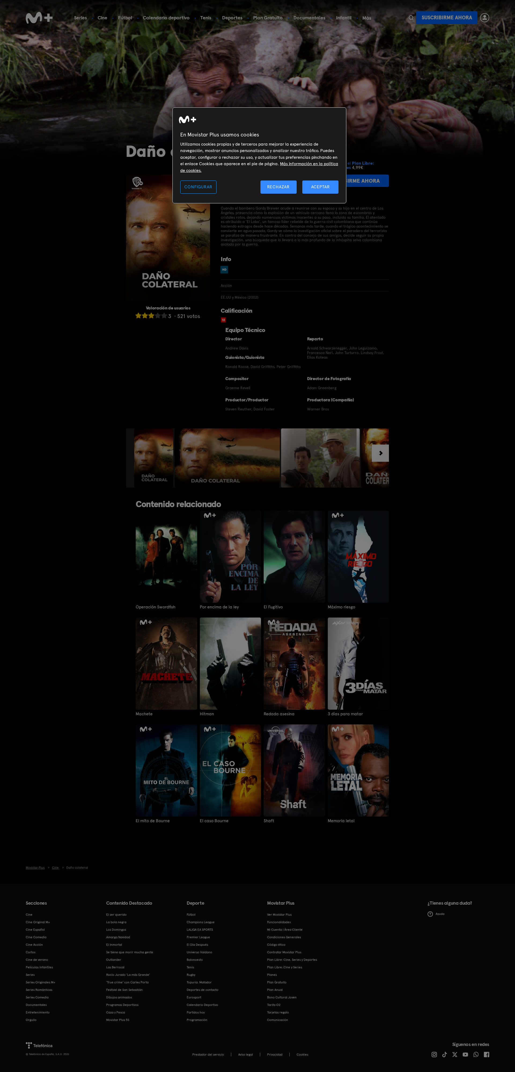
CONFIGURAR (198, 186)
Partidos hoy (196, 1012)
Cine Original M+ (38, 922)
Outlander (113, 960)
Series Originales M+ (40, 982)
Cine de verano (37, 960)
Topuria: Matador (199, 982)
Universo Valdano (199, 952)
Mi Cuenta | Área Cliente (285, 930)
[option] (154, 458)
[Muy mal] (138, 315)
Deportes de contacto (202, 990)
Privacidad (274, 1054)
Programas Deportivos (122, 1005)
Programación (197, 1020)
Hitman (207, 714)
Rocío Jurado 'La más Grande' (128, 975)
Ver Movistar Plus (279, 914)
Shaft (269, 820)
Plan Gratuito (268, 17)
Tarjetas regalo (278, 1012)
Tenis (205, 17)
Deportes (232, 17)
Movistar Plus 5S (117, 1020)
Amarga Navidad (118, 937)
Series (80, 17)
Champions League (201, 922)
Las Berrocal (115, 967)
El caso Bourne (214, 820)
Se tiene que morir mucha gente (129, 952)
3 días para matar (345, 714)
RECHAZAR (278, 186)
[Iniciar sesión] (484, 17)
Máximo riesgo (341, 607)
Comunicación (277, 1020)
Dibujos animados (119, 997)
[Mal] (145, 315)
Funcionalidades (279, 922)
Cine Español (35, 930)
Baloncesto (195, 960)
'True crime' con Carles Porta (127, 982)
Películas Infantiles (39, 967)
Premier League (198, 937)
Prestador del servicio (208, 1054)
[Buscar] (411, 17)
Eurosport (194, 997)
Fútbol (125, 17)
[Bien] (158, 315)
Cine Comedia (36, 937)
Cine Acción (34, 945)
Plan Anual (275, 990)
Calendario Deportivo (202, 1005)
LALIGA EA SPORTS (200, 930)
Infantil (344, 17)
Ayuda (440, 914)
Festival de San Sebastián (124, 990)
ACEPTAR (320, 186)
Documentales (309, 17)
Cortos (30, 952)
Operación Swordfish (155, 607)
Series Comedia (37, 997)
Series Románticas (39, 990)
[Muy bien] (164, 315)
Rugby (191, 975)
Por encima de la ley (219, 607)
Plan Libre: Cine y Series (284, 967)
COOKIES (302, 1054)
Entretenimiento (38, 1012)
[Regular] (151, 315)
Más (366, 18)
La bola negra (116, 922)
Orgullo (31, 1020)
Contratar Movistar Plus (284, 952)
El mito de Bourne (153, 820)
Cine (102, 17)
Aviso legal (245, 1054)
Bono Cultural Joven (282, 997)
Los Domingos (116, 930)
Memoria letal (341, 820)
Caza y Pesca (115, 1012)
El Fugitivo (273, 607)
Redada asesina (279, 714)
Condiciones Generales (284, 937)
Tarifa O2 (274, 1005)
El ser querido (116, 914)
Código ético (276, 945)
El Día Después (197, 945)
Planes (272, 975)
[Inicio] (39, 18)
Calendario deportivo (166, 17)
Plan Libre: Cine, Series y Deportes (292, 960)
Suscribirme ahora (447, 18)
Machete (144, 714)
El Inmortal (114, 945)
